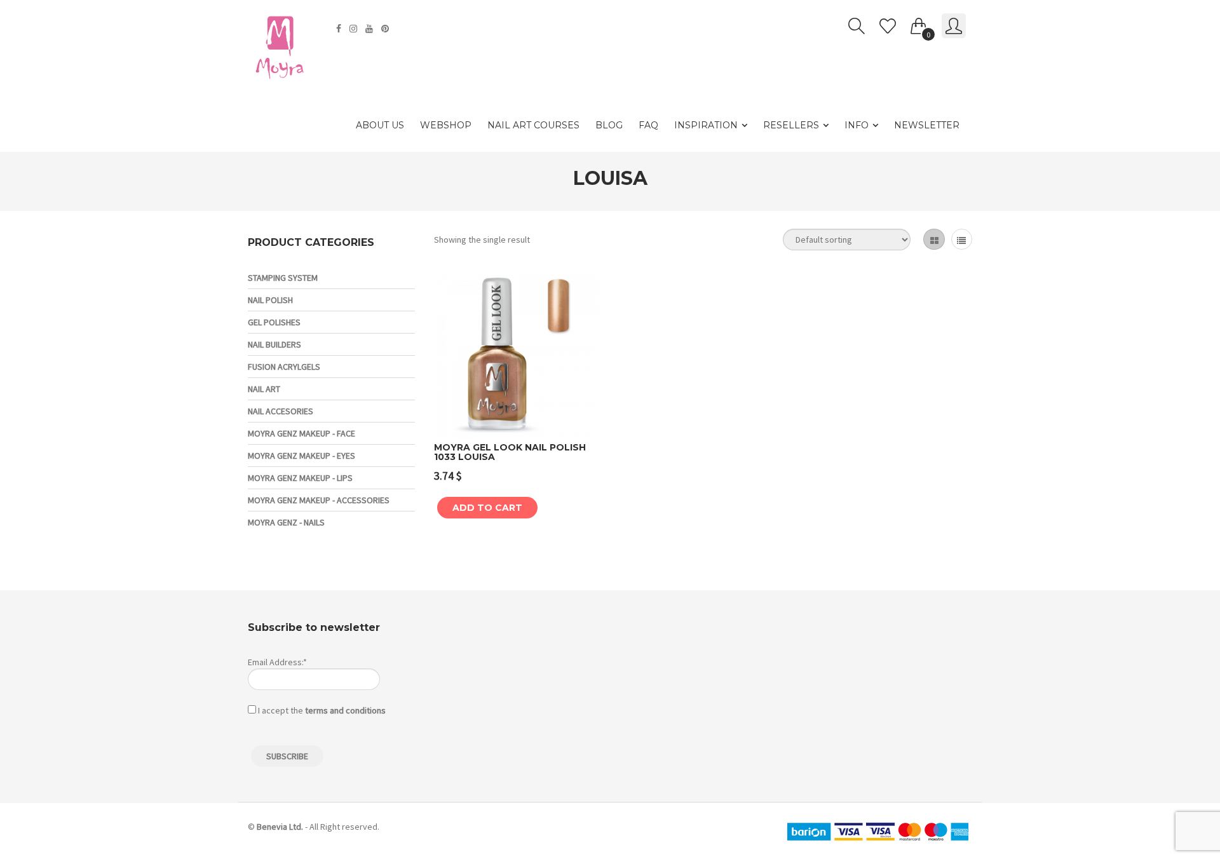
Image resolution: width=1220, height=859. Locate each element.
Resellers (791, 125)
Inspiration (706, 125)
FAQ (648, 125)
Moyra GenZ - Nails (286, 522)
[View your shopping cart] (918, 23)
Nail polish (270, 300)
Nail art (264, 389)
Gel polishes (274, 322)
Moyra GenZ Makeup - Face (301, 433)
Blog (609, 125)
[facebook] (340, 28)
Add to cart (487, 507)
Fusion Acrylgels (284, 366)
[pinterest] (387, 28)
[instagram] (355, 28)
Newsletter (926, 125)
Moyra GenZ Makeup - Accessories (319, 500)
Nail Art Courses (533, 125)
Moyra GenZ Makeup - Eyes (301, 455)
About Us (380, 125)
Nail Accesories (280, 411)
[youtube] (371, 28)
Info (856, 125)
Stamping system (283, 277)
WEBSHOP (445, 125)
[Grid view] (933, 239)
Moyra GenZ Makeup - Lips (300, 478)
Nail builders (274, 344)
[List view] (961, 239)
